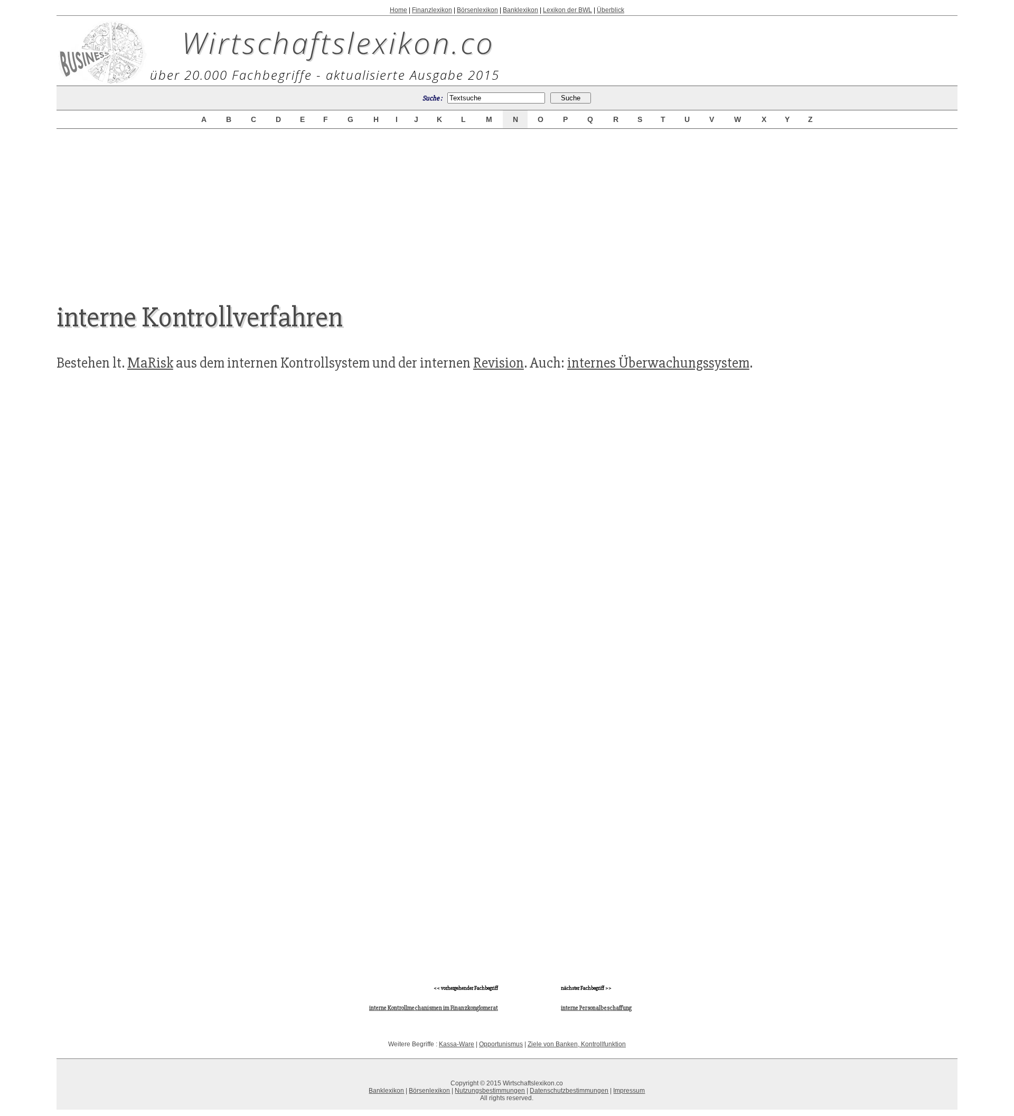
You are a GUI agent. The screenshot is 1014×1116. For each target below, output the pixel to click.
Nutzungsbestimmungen (490, 1090)
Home (398, 10)
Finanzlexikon (432, 10)
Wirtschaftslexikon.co (338, 42)
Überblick (610, 10)
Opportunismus (501, 1044)
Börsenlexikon (477, 10)
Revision (498, 363)
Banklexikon (520, 10)
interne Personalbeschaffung (596, 1008)
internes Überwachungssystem (658, 363)
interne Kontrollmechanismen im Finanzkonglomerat (433, 1008)
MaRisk (150, 363)
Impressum (629, 1090)
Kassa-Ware (456, 1044)
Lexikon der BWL (567, 10)
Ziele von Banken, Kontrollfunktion (577, 1044)
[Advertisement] (507, 207)
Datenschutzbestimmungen (569, 1090)
